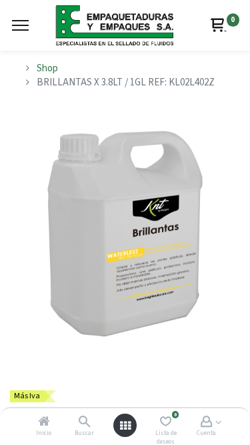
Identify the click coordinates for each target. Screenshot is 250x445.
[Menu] (20, 25)
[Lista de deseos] (165, 423)
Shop (47, 68)
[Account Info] (206, 423)
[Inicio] (44, 423)
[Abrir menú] (125, 426)
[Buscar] (84, 423)
